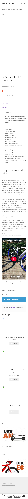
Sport (8, 9)
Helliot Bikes (8, 3)
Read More (17, 496)
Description (5, 103)
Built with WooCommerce (8, 485)
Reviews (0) (4, 107)
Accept (10, 496)
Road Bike (9, 95)
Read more (14, 343)
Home (4, 9)
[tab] (14, 103)
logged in (12, 307)
